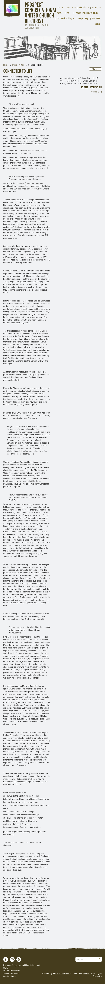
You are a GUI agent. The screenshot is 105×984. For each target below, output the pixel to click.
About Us (70, 7)
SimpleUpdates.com (61, 973)
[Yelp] (19, 959)
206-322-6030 (9, 976)
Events (59, 13)
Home (61, 7)
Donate (97, 24)
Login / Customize (97, 974)
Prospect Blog (83, 18)
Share (95, 69)
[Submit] (99, 959)
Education (83, 7)
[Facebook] (5, 959)
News (67, 13)
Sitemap (86, 973)
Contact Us (96, 18)
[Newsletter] (12, 959)
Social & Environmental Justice (86, 13)
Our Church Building (64, 18)
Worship (95, 7)
